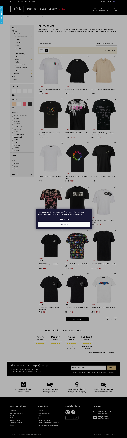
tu (81, 214)
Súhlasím (64, 224)
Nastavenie (64, 219)
